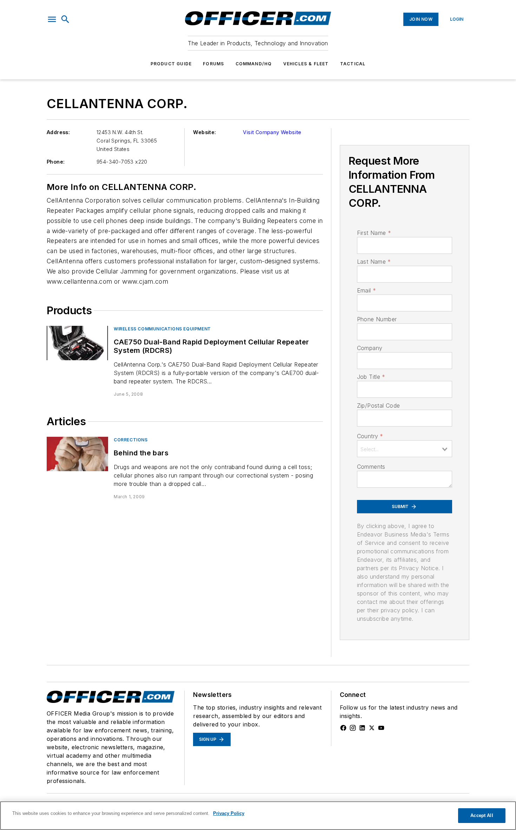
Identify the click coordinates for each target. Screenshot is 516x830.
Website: (204, 132)
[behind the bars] (77, 454)
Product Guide (171, 63)
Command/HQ (254, 63)
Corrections (131, 439)
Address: (58, 132)
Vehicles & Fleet (306, 63)
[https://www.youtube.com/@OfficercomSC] (381, 727)
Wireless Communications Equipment (162, 328)
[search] (65, 19)
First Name (374, 232)
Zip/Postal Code (378, 405)
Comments (371, 466)
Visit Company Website (272, 132)
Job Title (371, 376)
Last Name (374, 261)
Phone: (56, 162)
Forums (213, 63)
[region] (258, 815)
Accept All (481, 815)
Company (370, 347)
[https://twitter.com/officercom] (371, 727)
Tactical (353, 63)
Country (370, 436)
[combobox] (404, 448)
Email (366, 290)
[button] (52, 19)
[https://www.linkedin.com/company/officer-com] (362, 727)
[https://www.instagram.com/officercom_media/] (352, 727)
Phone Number (377, 319)
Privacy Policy (228, 813)
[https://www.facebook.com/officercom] (343, 727)
